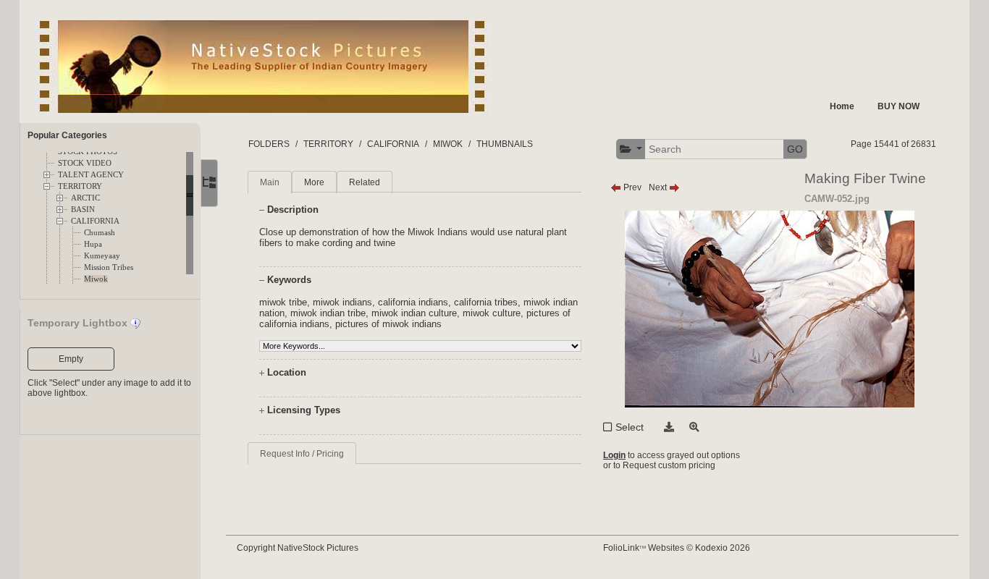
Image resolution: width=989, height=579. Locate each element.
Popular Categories (67, 135)
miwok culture (492, 313)
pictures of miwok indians (388, 323)
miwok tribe (283, 302)
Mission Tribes (108, 267)
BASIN (83, 210)
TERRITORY (80, 186)
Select (629, 427)
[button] (631, 149)
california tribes (486, 302)
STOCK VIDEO (84, 163)
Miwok (96, 279)
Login (614, 455)
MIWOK (448, 144)
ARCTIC (85, 198)
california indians (413, 302)
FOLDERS (269, 144)
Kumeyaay (102, 256)
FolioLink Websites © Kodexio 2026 (676, 548)
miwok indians (342, 302)
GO (795, 149)
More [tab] (314, 182)
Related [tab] (364, 182)
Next (659, 187)
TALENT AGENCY (91, 175)
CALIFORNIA (95, 221)
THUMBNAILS (504, 144)
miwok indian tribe (328, 313)
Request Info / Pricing (302, 454)
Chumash (99, 233)
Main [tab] (269, 182)
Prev (631, 187)
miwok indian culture (414, 313)
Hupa (93, 244)
